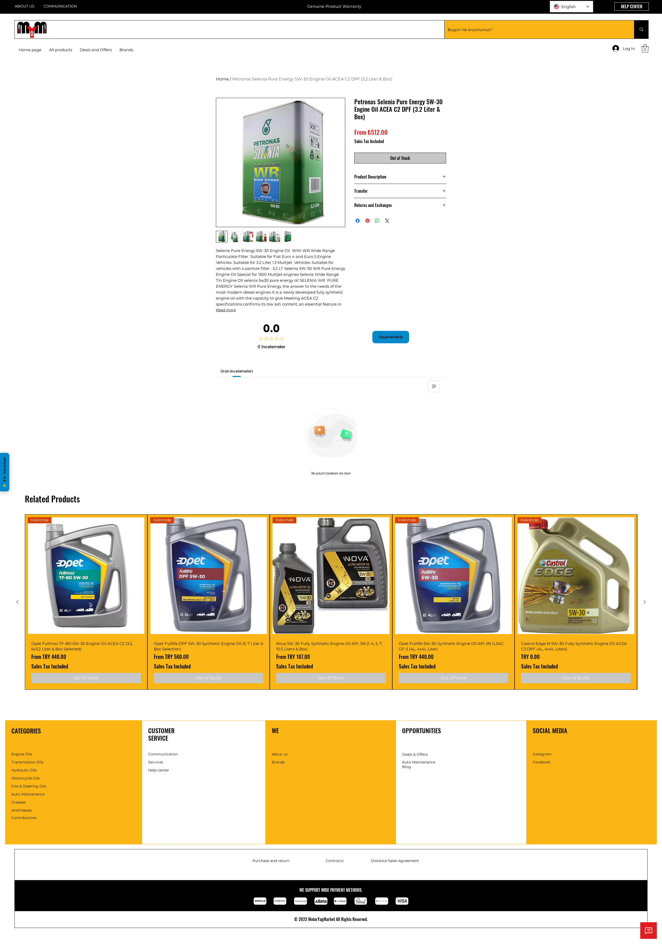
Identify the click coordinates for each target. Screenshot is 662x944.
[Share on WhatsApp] (377, 221)
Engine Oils (21, 754)
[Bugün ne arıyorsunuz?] (641, 29)
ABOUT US (24, 6)
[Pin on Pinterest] (367, 221)
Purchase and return (270, 860)
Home (222, 79)
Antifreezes (21, 810)
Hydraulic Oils (24, 770)
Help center (158, 770)
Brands (278, 762)
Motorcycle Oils (25, 778)
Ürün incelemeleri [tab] (237, 371)
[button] (126, 50)
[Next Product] (645, 602)
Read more (226, 310)
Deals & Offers (415, 754)
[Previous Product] (17, 602)
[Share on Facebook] (358, 221)
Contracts (335, 860)
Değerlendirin (391, 337)
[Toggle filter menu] (434, 386)
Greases (18, 802)
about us (280, 754)
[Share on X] (387, 221)
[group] (331, 602)
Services (155, 762)
